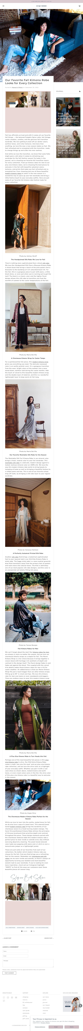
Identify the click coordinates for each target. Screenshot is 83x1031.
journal (45, 1002)
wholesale (26, 1013)
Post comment (9, 973)
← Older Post (7, 938)
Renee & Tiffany (17, 87)
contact (25, 1008)
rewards (45, 1010)
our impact (46, 1005)
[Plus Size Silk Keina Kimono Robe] (28, 749)
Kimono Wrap (20, 927)
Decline (72, 1027)
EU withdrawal (27, 1002)
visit (44, 1013)
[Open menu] (5, 6)
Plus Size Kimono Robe (42, 927)
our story (46, 997)
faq (24, 1005)
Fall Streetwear (10, 927)
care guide (26, 1010)
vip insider (46, 1008)
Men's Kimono (30, 927)
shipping (25, 997)
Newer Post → (49, 938)
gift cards (26, 1018)
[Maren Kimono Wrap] (28, 642)
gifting (25, 1016)
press (44, 1000)
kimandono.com (18, 1025)
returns (25, 1000)
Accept (56, 1027)
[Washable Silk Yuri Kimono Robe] (28, 448)
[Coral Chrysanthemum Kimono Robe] (28, 810)
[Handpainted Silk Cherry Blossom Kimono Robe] (28, 253)
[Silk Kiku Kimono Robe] (28, 546)
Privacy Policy (45, 1023)
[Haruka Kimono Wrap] (28, 351)
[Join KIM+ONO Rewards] (71, 1013)
